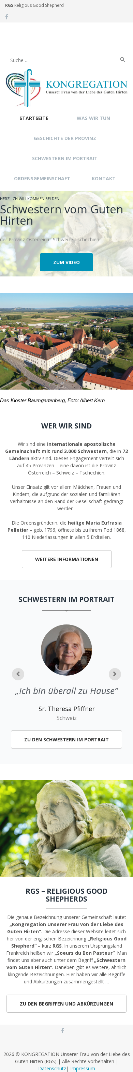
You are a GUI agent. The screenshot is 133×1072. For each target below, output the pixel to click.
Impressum (82, 1068)
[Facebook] (6, 16)
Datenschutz (52, 1068)
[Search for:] (61, 47)
